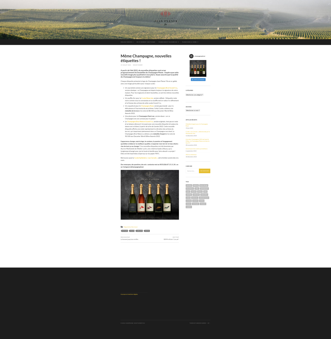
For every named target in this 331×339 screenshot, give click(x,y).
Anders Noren (201, 323)
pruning (189, 200)
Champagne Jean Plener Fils (135, 323)
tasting (147, 230)
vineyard (203, 204)
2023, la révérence (191, 154)
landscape (196, 194)
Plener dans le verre (189, 42)
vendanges (195, 204)
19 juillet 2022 (126, 65)
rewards (195, 200)
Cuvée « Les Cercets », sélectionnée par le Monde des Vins (198, 132)
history (200, 191)
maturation (204, 194)
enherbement (204, 188)
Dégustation (127, 227)
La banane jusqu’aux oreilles (129, 238)
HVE (205, 191)
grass (188, 191)
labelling (139, 230)
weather (189, 207)
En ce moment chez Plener (146, 42)
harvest (194, 191)
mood (188, 197)
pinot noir (194, 197)
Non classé (134, 227)
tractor (188, 204)
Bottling (124, 230)
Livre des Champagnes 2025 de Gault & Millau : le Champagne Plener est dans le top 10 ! (197, 141)
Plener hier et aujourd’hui (168, 42)
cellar (132, 230)
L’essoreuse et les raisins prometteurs (197, 148)
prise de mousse (204, 197)
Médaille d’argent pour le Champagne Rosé (197, 125)
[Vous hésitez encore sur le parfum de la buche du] (198, 68)
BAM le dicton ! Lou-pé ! (171, 238)
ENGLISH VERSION (126, 42)
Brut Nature (190, 188)
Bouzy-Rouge (203, 185)
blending (189, 185)
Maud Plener (137, 65)
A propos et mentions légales (129, 294)
